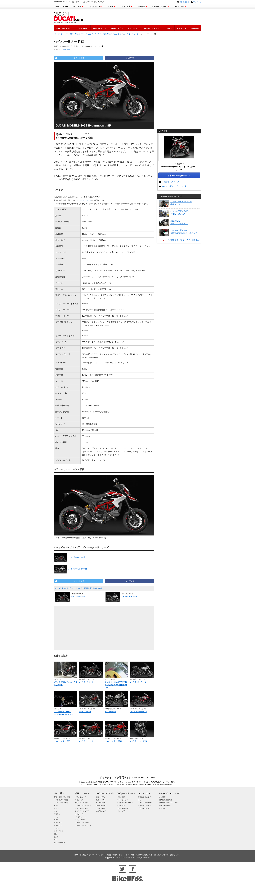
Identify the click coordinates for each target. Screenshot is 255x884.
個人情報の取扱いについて (169, 802)
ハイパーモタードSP (138, 712)
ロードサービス (122, 800)
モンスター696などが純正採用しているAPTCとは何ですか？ (116, 684)
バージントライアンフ (83, 825)
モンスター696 (110, 712)
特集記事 (195, 28)
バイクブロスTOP (61, 6)
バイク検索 (76, 6)
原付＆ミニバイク (81, 802)
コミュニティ (179, 6)
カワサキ (57, 814)
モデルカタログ (99, 28)
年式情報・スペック (170, 182)
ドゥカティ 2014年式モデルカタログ (89, 588)
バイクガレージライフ (125, 802)
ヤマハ (56, 808)
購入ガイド (132, 28)
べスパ (56, 828)
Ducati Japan (66, 49)
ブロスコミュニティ (145, 797)
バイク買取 (141, 6)
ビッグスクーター (81, 808)
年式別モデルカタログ (84, 34)
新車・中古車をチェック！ (179, 175)
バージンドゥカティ (82, 822)
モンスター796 (85, 712)
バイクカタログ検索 (61, 800)
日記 (139, 800)
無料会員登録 (184, 2)
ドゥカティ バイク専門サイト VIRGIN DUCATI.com (127, 777)
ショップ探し (82, 28)
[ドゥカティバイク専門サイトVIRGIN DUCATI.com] (68, 17)
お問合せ (162, 808)
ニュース (109, 6)
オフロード (79, 814)
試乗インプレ (117, 28)
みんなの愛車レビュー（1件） (175, 186)
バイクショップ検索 (61, 802)
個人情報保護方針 (165, 800)
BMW (56, 820)
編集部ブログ (101, 811)
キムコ (56, 837)
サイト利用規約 (164, 805)
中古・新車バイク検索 (62, 797)
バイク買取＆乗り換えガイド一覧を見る (182, 240)
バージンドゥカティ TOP (64, 588)
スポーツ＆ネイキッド (83, 805)
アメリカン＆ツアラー (83, 811)
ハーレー (57, 817)
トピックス (181, 28)
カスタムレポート (144, 805)
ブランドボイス (143, 808)
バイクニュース (80, 797)
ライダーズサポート (160, 6)
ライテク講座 (101, 802)
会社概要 (162, 797)
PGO (55, 840)
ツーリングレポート (145, 802)
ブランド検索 (125, 6)
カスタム (168, 28)
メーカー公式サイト (83, 200)
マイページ (197, 2)
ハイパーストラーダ (77, 569)
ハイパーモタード (131, 34)
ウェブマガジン (94, 6)
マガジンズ (79, 800)
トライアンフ (58, 831)
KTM (55, 834)
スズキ (56, 811)
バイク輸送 (121, 805)
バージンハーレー (81, 817)
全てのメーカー (59, 843)
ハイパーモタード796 (113, 741)
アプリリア (58, 825)
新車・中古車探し (64, 28)
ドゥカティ (58, 822)
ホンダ (56, 805)
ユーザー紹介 (101, 808)
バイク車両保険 (122, 808)
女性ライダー (101, 805)
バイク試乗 (121, 811)
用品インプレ (101, 800)
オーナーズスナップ (150, 28)
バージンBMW (80, 820)
